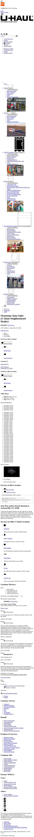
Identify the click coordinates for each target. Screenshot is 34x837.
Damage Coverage (8, 744)
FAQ (5, 711)
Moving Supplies (7, 548)
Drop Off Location (9, 500)
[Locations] (6, 34)
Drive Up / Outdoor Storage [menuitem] (14, 194)
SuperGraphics (7, 769)
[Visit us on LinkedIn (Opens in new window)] (5, 806)
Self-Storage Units (8, 729)
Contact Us (6, 704)
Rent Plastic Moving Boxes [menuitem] (14, 239)
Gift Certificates (8, 750)
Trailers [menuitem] (6, 88)
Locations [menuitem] (7, 43)
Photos (7, 336)
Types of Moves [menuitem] (11, 271)
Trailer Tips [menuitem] (10, 94)
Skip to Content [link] (4, 12)
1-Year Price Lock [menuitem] (8, 39)
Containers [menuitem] (9, 152)
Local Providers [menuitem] (11, 266)
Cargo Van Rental (8, 722)
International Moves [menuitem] (12, 159)
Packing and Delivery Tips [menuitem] (15, 161)
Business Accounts (8, 737)
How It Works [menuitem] (10, 268)
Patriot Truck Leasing (9, 749)
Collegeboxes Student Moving (12, 747)
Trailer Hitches (7, 558)
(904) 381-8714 (4, 330)
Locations (8, 829)
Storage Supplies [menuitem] (11, 200)
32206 (5, 312)
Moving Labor (15, 262)
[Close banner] (2, 1)
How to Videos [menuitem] (11, 92)
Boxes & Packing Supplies (24, 226)
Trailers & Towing (8, 343)
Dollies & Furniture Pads (10, 726)
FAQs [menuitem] (8, 95)
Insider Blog (9, 767)
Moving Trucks (7, 350)
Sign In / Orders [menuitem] (8, 46)
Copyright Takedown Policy (11, 826)
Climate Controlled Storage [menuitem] (14, 190)
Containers (19, 152)
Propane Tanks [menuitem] (10, 303)
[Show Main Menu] (2, 14)
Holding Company (10, 760)
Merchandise (7, 771)
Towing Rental (7, 725)
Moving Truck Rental (9, 720)
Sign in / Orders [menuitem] (9, 48)
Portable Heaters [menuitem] (11, 301)
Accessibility (7, 712)
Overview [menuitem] (9, 265)
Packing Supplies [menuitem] (11, 230)
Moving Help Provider (10, 784)
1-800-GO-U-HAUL (9, 686)
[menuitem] (20, 116)
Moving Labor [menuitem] (7, 262)
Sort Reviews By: (5, 596)
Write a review (4, 608)
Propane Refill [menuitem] (10, 297)
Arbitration (6, 822)
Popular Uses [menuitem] (10, 158)
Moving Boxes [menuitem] (10, 229)
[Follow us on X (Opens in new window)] (5, 808)
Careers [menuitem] (6, 40)
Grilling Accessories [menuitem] (12, 298)
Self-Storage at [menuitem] (12, 186)
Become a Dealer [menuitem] (8, 41)
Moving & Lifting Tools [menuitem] (13, 235)
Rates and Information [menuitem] (12, 155)
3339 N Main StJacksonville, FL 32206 (6, 367)
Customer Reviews (8, 714)
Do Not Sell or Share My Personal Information (15, 827)
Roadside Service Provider (10, 788)
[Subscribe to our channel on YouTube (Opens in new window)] (5, 810)
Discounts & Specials (9, 751)
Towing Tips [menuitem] (10, 119)
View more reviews (5, 677)
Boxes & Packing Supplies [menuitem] (10, 226)
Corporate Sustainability (10, 762)
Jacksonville (7, 310)
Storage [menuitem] (6, 181)
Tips (5, 709)
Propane (11, 294)
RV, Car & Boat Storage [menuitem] (13, 191)
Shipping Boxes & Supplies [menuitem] (14, 232)
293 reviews (11, 325)
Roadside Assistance (9, 705)
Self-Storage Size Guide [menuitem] (13, 193)
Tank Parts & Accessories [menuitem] (13, 304)
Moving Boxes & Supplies (10, 743)
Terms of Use (7, 824)
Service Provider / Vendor (10, 787)
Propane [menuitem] (6, 294)
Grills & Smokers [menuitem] (11, 300)
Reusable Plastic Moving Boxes (12, 730)
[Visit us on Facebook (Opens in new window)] (5, 799)
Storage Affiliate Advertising (11, 796)
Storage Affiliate (8, 794)
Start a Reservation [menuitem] (11, 91)
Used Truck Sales (8, 741)
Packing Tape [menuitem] (10, 236)
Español (6, 697)
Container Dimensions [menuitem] (12, 164)
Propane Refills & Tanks (10, 746)
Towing (6, 113)
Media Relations (8, 768)
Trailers (10, 88)
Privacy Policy (7, 823)
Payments (6, 708)
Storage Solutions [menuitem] (11, 237)
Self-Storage (6, 528)
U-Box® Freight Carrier (10, 782)
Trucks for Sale (7, 578)
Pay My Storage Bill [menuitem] (12, 196)
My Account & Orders (9, 707)
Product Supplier (8, 785)
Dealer (5, 781)
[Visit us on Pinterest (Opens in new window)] (5, 804)
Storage (10, 181)
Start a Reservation (11, 116)
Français (6, 696)
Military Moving (8, 761)
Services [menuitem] (9, 269)
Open (2, 11)
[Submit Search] (17, 36)
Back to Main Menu (12, 89)
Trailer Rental (7, 723)
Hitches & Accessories (9, 739)
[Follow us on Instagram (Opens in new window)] (5, 801)
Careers (6, 764)
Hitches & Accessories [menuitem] (12, 97)
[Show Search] (4, 34)
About (7, 758)
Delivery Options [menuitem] (11, 157)
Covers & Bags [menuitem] (11, 233)
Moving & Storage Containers (13, 728)
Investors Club (9, 765)
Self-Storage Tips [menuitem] (11, 198)
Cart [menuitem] (6, 44)
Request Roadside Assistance (9, 693)
